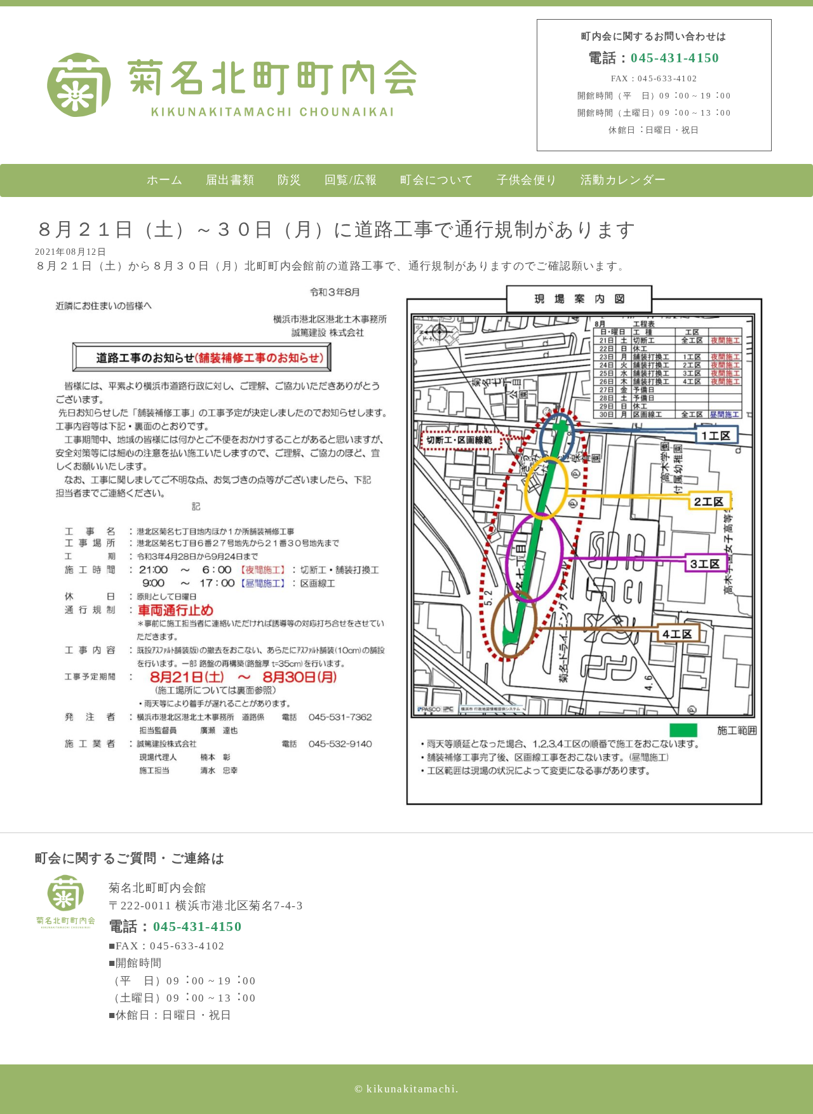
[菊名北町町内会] (231, 120)
